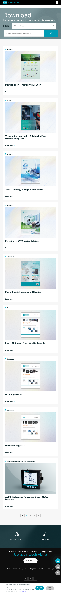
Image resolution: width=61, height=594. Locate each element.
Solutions (25, 569)
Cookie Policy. (23, 591)
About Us (50, 569)
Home (9, 569)
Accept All (39, 588)
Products (16, 569)
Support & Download (37, 569)
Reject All (50, 588)
